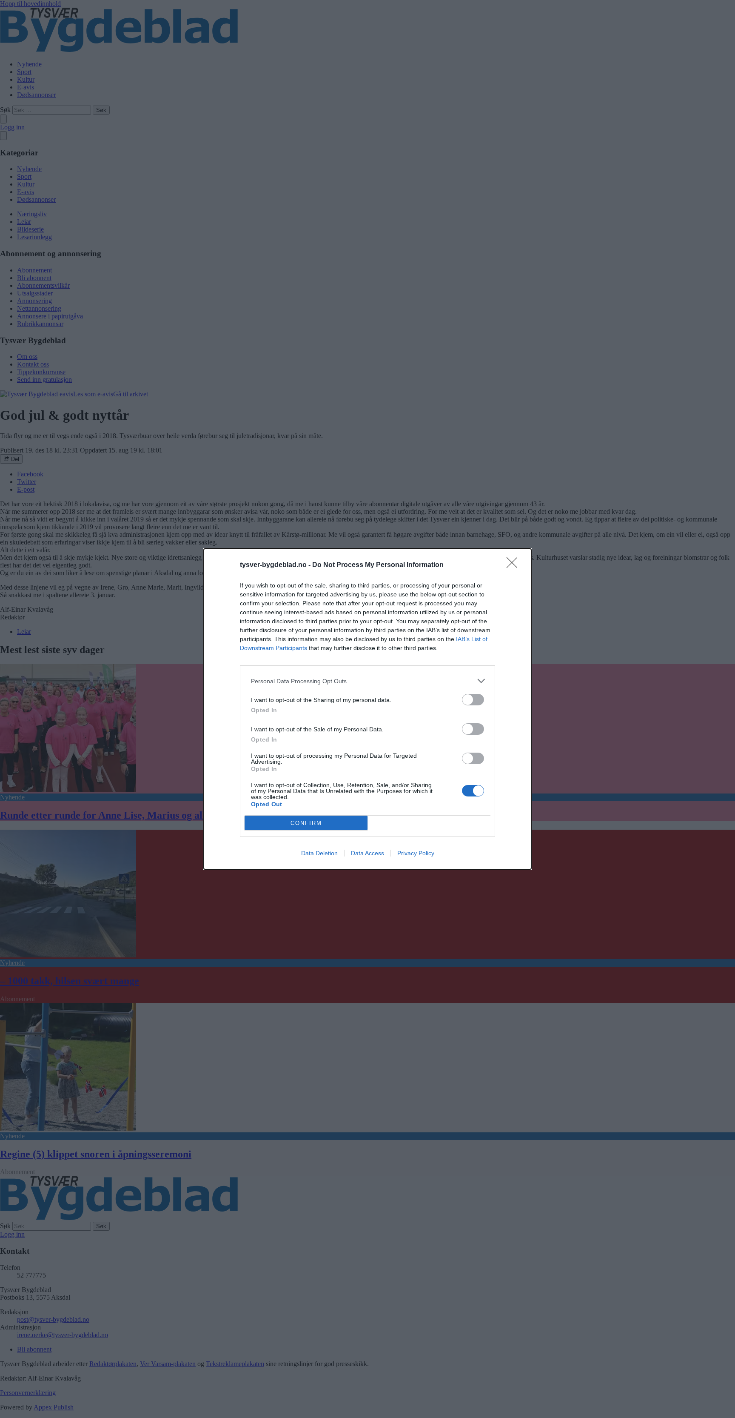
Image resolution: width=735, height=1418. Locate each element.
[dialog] (367, 709)
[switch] (473, 699)
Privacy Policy (415, 853)
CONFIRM (306, 823)
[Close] (515, 565)
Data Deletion (319, 853)
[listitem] (367, 680)
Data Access (367, 853)
